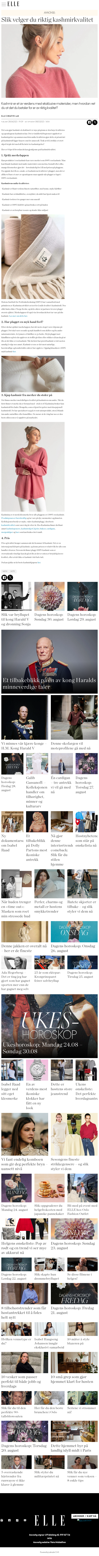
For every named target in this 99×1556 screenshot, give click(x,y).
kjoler (36, 529)
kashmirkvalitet (8, 525)
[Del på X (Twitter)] (94, 122)
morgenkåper (7, 532)
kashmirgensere (13, 529)
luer (18, 532)
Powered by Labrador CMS (49, 1552)
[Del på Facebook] (89, 122)
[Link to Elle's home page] (49, 1520)
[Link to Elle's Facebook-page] (9, 1520)
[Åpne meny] (4, 4)
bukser (43, 529)
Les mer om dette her (18, 316)
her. (14, 352)
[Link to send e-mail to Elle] (25, 1520)
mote (13, 571)
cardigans (51, 529)
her (39, 562)
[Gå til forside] (13, 4)
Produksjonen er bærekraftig (13, 518)
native (5, 571)
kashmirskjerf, (27, 529)
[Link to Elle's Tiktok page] (17, 1520)
